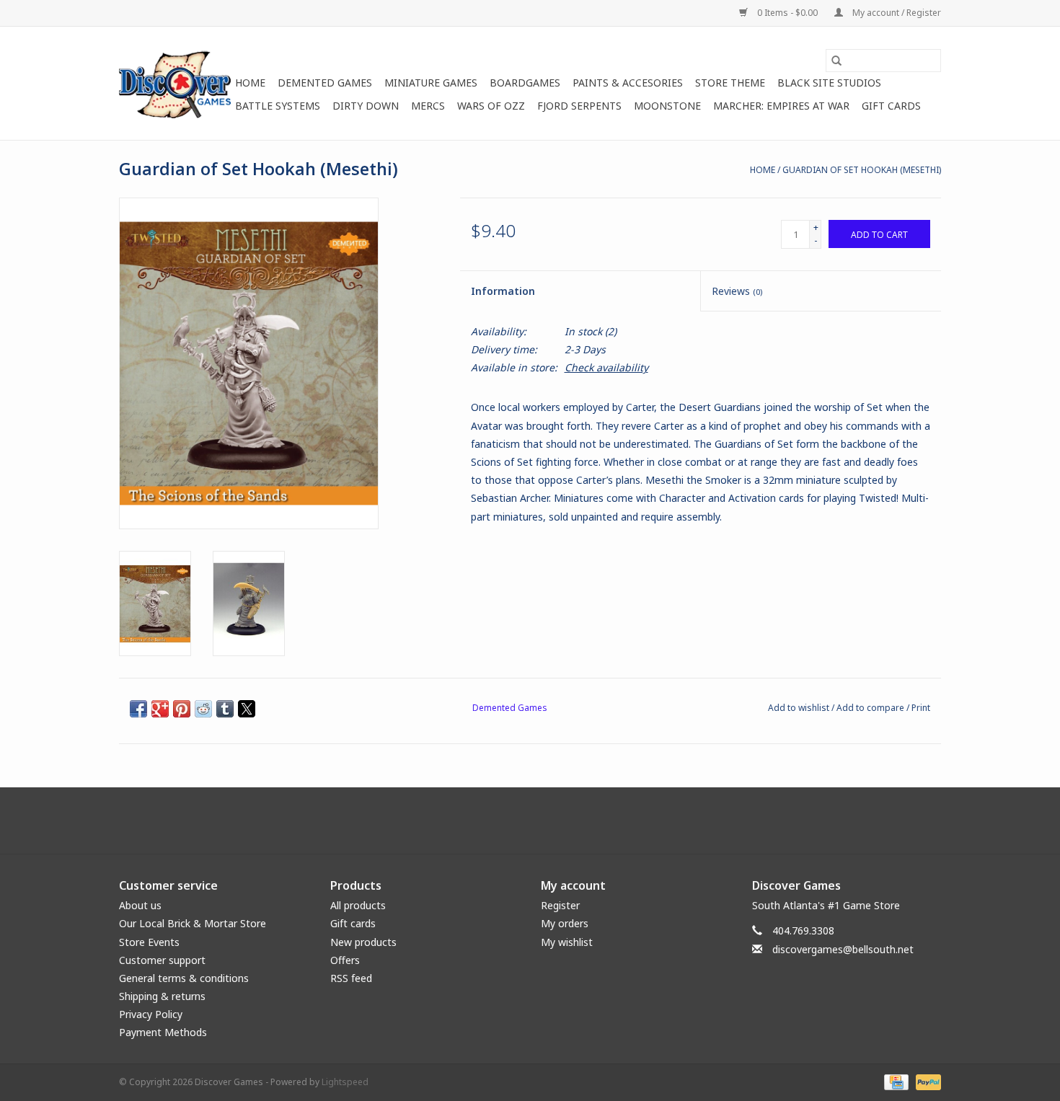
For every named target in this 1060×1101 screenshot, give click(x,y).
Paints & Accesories (628, 82)
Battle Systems (277, 105)
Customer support (162, 960)
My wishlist (567, 942)
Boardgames (525, 82)
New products (363, 942)
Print (920, 708)
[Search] (836, 60)
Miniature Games (430, 82)
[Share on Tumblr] (225, 708)
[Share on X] (246, 708)
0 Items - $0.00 (787, 12)
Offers (345, 960)
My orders (564, 923)
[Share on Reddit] (203, 708)
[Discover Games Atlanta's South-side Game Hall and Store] (175, 83)
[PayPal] (926, 1081)
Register (560, 905)
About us (140, 905)
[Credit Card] (895, 1081)
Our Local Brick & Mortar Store (192, 923)
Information (503, 291)
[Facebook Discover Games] (530, 820)
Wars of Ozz (491, 105)
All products (358, 905)
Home (250, 82)
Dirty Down (365, 105)
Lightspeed (345, 1082)
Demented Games (325, 82)
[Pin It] (181, 708)
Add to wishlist (799, 708)
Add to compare (871, 708)
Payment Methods (163, 1032)
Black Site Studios (829, 82)
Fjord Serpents (579, 105)
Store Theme (730, 82)
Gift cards (891, 105)
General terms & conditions (184, 978)
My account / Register (895, 12)
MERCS (428, 105)
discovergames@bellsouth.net (843, 949)
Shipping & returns (162, 996)
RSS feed (351, 978)
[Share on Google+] (160, 708)
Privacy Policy (150, 1014)
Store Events (149, 942)
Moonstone (667, 105)
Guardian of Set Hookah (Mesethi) (861, 170)
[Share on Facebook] (138, 708)
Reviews (737, 291)
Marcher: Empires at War (781, 105)
